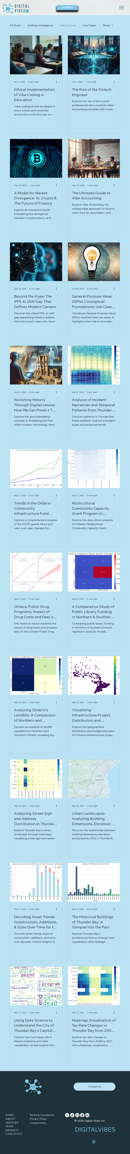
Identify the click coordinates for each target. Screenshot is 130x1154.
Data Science (68, 25)
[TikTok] (72, 1115)
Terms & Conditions (42, 1115)
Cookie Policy (38, 1123)
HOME (9, 1115)
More (106, 25)
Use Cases (89, 25)
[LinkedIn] (87, 1115)
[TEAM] (21, 1126)
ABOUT (10, 1118)
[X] (67, 1115)
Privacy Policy (38, 1118)
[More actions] (58, 82)
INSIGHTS (11, 1130)
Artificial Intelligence (40, 25)
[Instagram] (77, 1115)
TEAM (9, 1126)
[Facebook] (82, 1115)
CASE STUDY (13, 1133)
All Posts (15, 25)
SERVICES (11, 1122)
